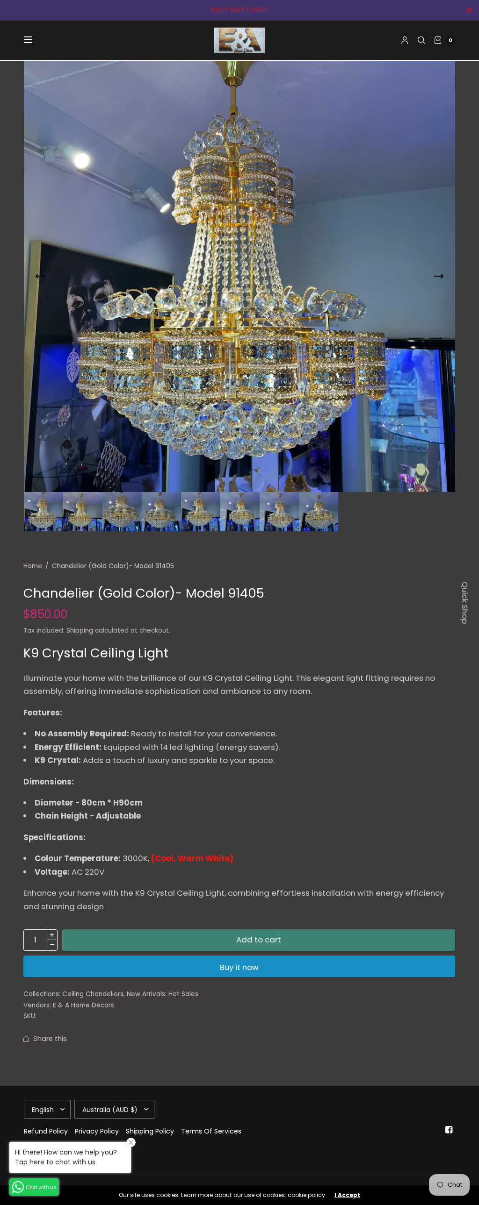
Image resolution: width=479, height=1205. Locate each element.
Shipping (79, 630)
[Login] (404, 40)
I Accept (347, 1195)
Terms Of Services (211, 1131)
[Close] (469, 10)
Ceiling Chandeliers (92, 994)
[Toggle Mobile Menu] (34, 40)
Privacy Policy (97, 1131)
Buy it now (239, 967)
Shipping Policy (150, 1131)
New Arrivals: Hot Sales (162, 994)
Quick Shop (465, 602)
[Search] (421, 40)
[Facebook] (448, 1130)
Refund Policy (46, 1131)
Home (32, 566)
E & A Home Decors (83, 1005)
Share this (50, 1038)
